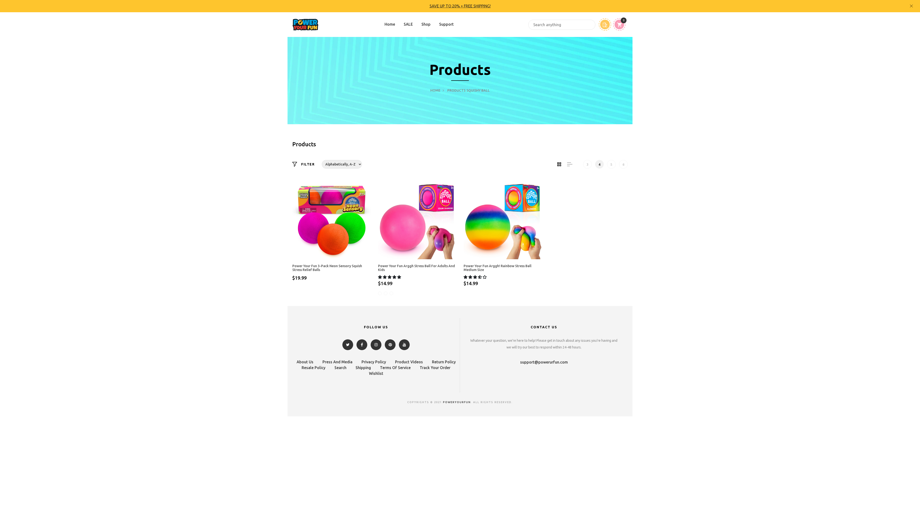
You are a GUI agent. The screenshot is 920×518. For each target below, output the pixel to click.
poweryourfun (457, 402)
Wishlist (376, 373)
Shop (426, 24)
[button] (390, 277)
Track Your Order (435, 367)
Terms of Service (395, 367)
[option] (460, 6)
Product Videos (409, 362)
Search (340, 367)
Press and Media (337, 362)
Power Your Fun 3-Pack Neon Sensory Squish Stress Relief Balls (327, 268)
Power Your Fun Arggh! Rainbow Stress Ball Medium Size (497, 268)
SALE (408, 24)
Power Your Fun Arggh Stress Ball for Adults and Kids (416, 268)
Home (390, 24)
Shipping (363, 367)
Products (456, 90)
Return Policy (444, 362)
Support (446, 24)
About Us (305, 362)
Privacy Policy (374, 362)
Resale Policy (313, 367)
